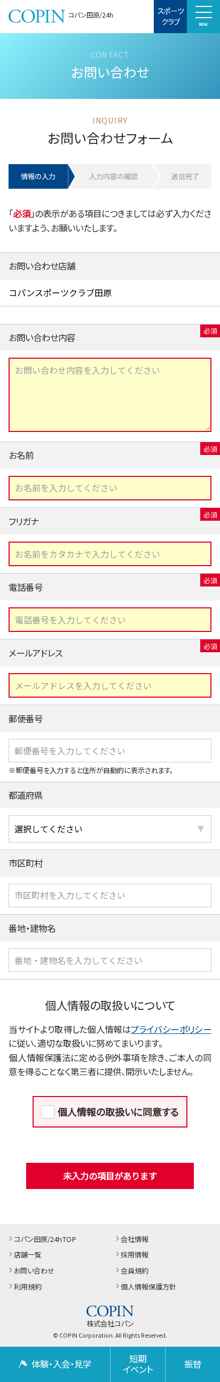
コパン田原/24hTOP (45, 1239)
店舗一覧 (28, 1255)
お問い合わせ (34, 1271)
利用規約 (28, 1287)
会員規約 (134, 1271)
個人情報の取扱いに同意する (118, 1111)
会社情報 (134, 1239)
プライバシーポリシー (171, 1029)
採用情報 (134, 1255)
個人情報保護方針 (148, 1287)
